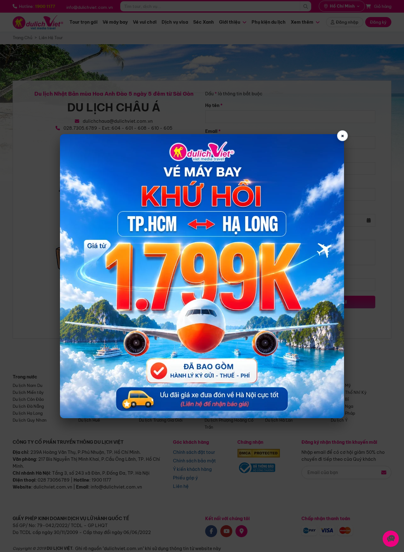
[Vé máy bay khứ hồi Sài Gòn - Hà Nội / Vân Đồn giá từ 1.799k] (202, 276)
